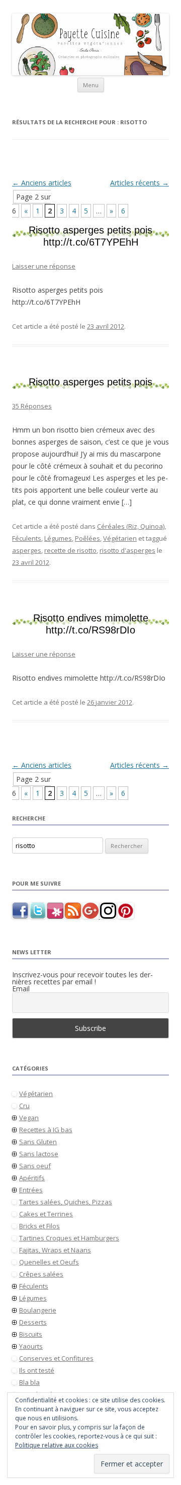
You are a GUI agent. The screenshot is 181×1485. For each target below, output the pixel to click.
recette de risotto (70, 550)
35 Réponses (32, 405)
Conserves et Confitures (56, 1358)
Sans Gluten (38, 1141)
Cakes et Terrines (46, 1213)
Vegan (29, 1117)
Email (21, 988)
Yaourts (31, 1346)
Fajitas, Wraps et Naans (55, 1249)
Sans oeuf (35, 1165)
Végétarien (120, 538)
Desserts (33, 1322)
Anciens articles (41, 182)
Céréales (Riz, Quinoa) (130, 526)
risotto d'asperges (127, 550)
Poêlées (87, 538)
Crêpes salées (41, 1274)
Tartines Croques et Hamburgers (69, 1237)
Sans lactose (38, 1153)
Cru (24, 1105)
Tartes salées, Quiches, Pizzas (65, 1201)
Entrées (31, 1189)
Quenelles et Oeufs (49, 1261)
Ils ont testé (36, 1370)
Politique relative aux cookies (56, 1445)
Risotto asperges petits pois (90, 381)
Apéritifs (32, 1177)
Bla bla (29, 1382)
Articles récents (139, 182)
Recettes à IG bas (45, 1129)
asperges (26, 550)
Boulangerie (37, 1310)
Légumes (58, 538)
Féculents (26, 538)
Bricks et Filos (39, 1225)
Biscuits (30, 1334)
